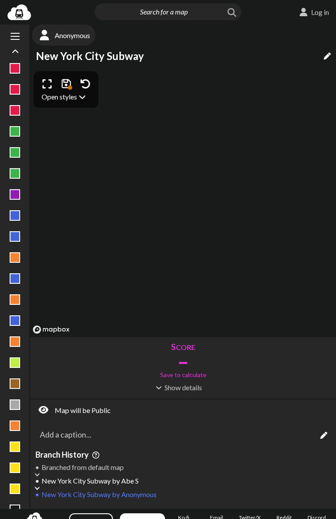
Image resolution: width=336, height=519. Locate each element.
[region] (183, 202)
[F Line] (15, 341)
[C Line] (15, 278)
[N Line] (15, 446)
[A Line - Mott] (15, 215)
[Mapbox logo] (51, 330)
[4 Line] (15, 131)
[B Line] (15, 257)
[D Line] (15, 299)
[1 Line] (15, 68)
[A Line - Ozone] (15, 236)
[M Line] (15, 425)
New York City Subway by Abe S (90, 481)
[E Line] (15, 320)
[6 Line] (15, 173)
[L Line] (15, 404)
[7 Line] (15, 194)
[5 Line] (15, 152)
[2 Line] (15, 89)
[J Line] (15, 383)
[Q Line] (15, 467)
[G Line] (15, 362)
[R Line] (15, 488)
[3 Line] (15, 110)
